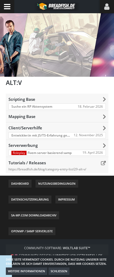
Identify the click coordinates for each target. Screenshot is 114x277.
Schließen (59, 271)
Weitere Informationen (26, 271)
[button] (7, 6)
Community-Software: (57, 248)
